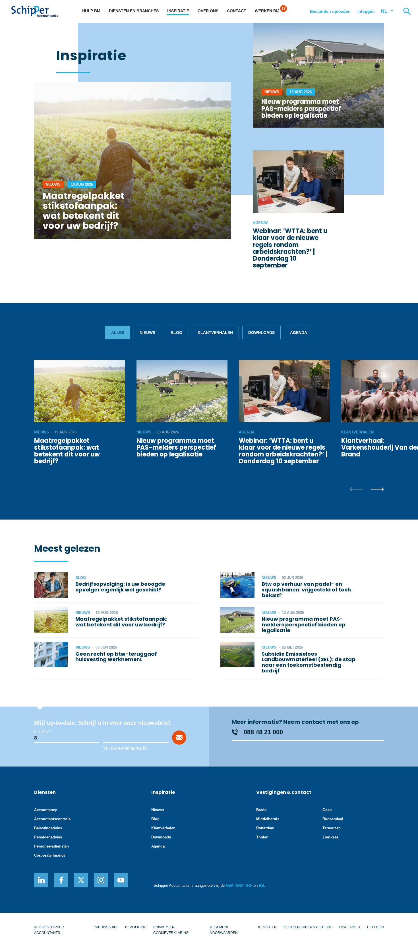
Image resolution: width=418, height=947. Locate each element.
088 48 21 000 (263, 732)
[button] (356, 490)
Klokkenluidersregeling (308, 927)
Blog (155, 819)
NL (384, 11)
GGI (249, 885)
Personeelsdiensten (51, 846)
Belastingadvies (48, 828)
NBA (229, 885)
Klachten (267, 927)
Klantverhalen (163, 828)
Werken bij (267, 11)
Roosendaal (332, 819)
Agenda (158, 846)
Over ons (208, 11)
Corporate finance (49, 855)
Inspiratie (178, 11)
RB (261, 885)
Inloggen (366, 11)
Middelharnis (267, 819)
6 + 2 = (41, 731)
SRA (239, 885)
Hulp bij (91, 11)
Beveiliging (135, 927)
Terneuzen (331, 828)
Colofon (375, 927)
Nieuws (157, 810)
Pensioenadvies (48, 837)
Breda (261, 810)
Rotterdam (265, 828)
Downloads (161, 837)
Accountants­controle (52, 819)
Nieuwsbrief (106, 927)
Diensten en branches (134, 11)
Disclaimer (349, 927)
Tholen (262, 837)
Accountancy (45, 810)
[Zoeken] (407, 11)
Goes (327, 810)
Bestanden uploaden (330, 11)
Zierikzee (330, 837)
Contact (236, 11)
